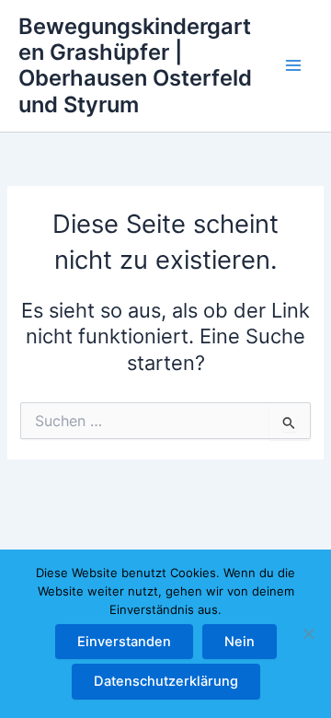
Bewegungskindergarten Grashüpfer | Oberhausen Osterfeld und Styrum (135, 65)
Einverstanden (124, 641)
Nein (239, 641)
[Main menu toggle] (293, 66)
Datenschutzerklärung (166, 681)
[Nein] (308, 633)
